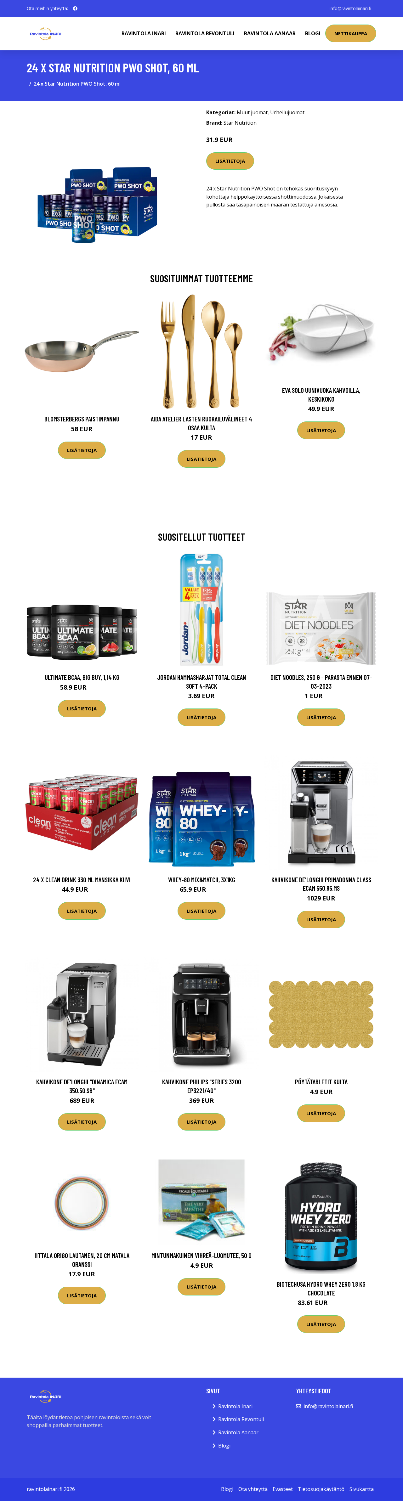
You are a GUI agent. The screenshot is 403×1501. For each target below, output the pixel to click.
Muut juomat (252, 112)
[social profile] (75, 8)
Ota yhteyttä (253, 1489)
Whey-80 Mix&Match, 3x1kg (201, 879)
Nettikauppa (350, 33)
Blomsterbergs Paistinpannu (81, 419)
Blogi (313, 33)
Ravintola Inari (144, 33)
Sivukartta (361, 1489)
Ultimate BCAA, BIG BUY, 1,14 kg (82, 677)
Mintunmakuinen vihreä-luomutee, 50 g (201, 1255)
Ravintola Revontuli (205, 33)
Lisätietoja (230, 161)
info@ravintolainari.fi (350, 8)
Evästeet (283, 1489)
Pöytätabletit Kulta (321, 1082)
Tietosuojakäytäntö (321, 1489)
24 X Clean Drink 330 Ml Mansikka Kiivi (82, 879)
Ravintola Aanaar (270, 33)
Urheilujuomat (287, 112)
